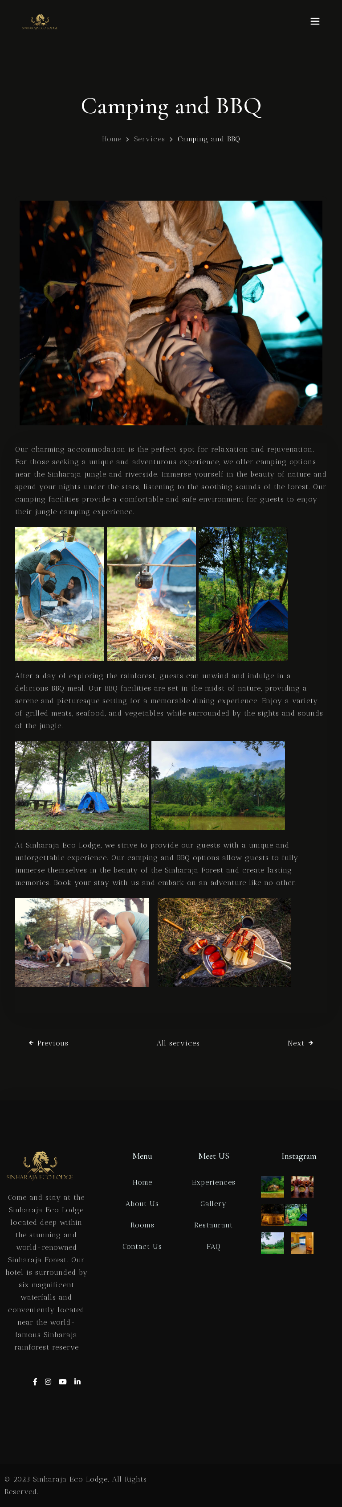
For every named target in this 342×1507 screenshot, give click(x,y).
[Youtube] (64, 1382)
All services (178, 1043)
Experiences (214, 1182)
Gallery (213, 1203)
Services (149, 139)
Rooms (142, 1225)
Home (112, 139)
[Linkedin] (77, 1382)
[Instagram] (49, 1382)
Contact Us (142, 1246)
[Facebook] (37, 1382)
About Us (142, 1203)
